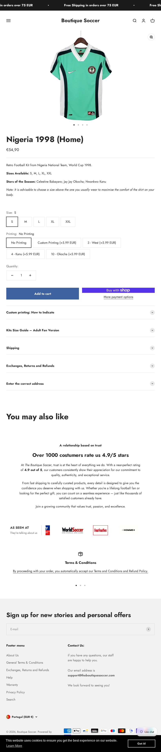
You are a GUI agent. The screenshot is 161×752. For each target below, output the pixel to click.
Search (10, 699)
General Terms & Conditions (24, 662)
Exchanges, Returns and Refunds (27, 670)
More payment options (118, 297)
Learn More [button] (14, 745)
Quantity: (12, 266)
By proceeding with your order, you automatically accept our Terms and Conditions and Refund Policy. (80, 571)
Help (9, 677)
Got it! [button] (141, 743)
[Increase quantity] (30, 275)
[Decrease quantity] (12, 275)
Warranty (12, 684)
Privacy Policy (15, 692)
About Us (12, 655)
